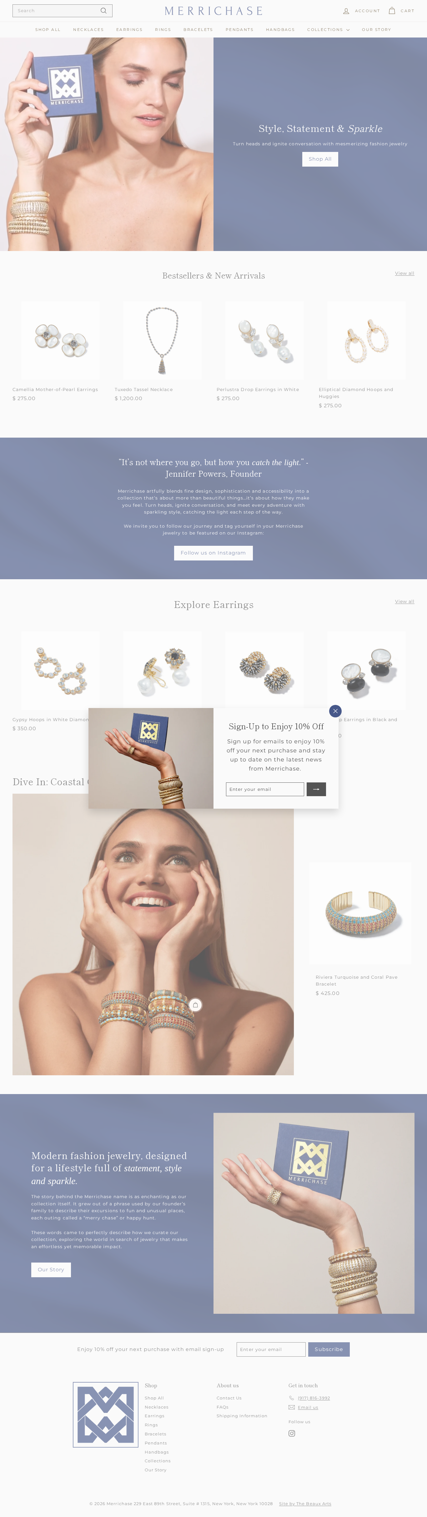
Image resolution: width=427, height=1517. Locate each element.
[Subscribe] (316, 789)
